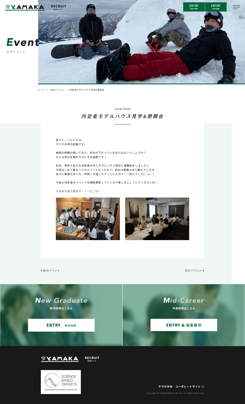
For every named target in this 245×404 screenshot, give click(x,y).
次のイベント (193, 270)
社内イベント (57, 89)
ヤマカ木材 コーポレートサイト (179, 386)
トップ (41, 89)
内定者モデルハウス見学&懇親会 (86, 89)
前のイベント (51, 270)
